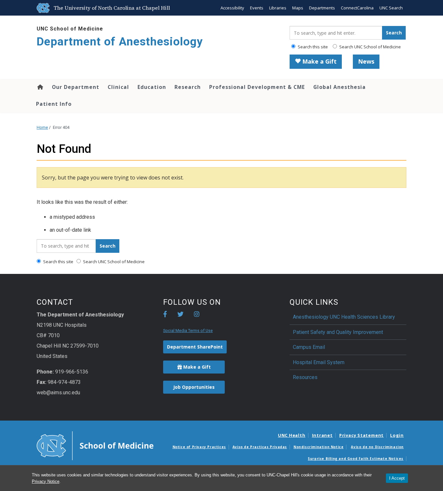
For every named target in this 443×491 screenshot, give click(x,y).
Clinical (118, 87)
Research (187, 87)
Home (40, 87)
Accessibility (232, 8)
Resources (305, 377)
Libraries (277, 8)
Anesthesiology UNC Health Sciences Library (344, 317)
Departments (322, 8)
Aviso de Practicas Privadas (260, 447)
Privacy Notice (45, 481)
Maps (297, 8)
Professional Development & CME (257, 87)
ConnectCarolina (357, 8)
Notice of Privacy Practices (199, 447)
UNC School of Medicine (70, 29)
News (366, 61)
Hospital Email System (318, 362)
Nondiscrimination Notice (318, 447)
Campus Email (309, 347)
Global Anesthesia (339, 87)
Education (152, 87)
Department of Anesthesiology (120, 41)
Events (256, 8)
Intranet (322, 435)
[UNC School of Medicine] (95, 445)
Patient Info (54, 103)
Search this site (312, 47)
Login (397, 435)
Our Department (75, 87)
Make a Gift (319, 61)
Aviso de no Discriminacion (377, 447)
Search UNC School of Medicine (369, 47)
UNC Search (391, 8)
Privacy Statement (361, 435)
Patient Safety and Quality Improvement (338, 332)
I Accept (397, 478)
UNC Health (291, 435)
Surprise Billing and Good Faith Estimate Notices (355, 458)
